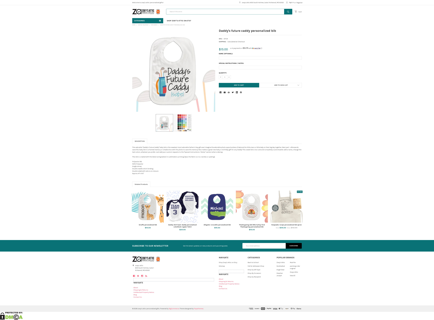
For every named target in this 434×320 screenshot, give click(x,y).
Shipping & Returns (140, 290)
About (135, 288)
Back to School (253, 262)
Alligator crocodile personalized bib (217, 225)
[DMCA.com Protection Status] (11, 316)
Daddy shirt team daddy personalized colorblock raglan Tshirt (182, 226)
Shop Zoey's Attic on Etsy (179, 21)
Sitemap (222, 266)
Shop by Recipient (254, 277)
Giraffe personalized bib (148, 225)
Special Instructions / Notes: (231, 63)
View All (292, 276)
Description (140, 141)
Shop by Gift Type (254, 270)
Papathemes (198, 309)
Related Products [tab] (141, 184)
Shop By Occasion (254, 273)
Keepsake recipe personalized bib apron (286, 225)
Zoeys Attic (294, 272)
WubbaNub (281, 266)
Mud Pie (293, 262)
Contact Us (137, 297)
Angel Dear (280, 270)
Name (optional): (226, 54)
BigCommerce (174, 309)
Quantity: (223, 73)
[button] (246, 48)
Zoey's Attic (281, 262)
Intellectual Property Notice (143, 292)
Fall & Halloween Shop (256, 266)
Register (299, 3)
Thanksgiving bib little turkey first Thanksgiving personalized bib (252, 226)
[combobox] (229, 11)
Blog (135, 295)
